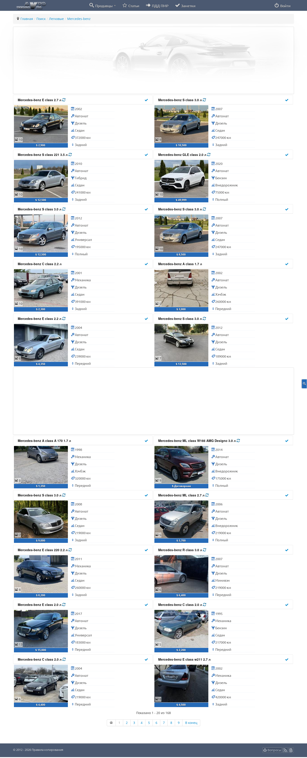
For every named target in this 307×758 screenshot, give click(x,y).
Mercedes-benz (79, 19)
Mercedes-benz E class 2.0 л (40, 604)
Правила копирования (47, 750)
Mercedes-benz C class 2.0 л (180, 604)
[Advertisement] (150, 60)
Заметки (188, 5)
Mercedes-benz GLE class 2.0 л (182, 154)
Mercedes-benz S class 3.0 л (180, 100)
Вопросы (274, 750)
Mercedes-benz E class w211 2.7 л (184, 659)
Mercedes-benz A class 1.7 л (180, 264)
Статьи (133, 5)
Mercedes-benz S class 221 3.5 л (43, 154)
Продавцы (103, 5)
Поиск (41, 19)
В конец (191, 723)
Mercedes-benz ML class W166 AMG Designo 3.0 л (197, 440)
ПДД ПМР (160, 5)
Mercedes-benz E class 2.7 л (40, 100)
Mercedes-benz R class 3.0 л (180, 550)
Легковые (56, 19)
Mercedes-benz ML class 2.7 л (181, 495)
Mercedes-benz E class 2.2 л (40, 318)
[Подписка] (285, 751)
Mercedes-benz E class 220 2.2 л (43, 550)
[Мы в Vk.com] (291, 751)
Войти (285, 5)
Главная (26, 19)
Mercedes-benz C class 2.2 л (40, 264)
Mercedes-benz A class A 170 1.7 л (44, 440)
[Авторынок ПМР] (30, 5)
